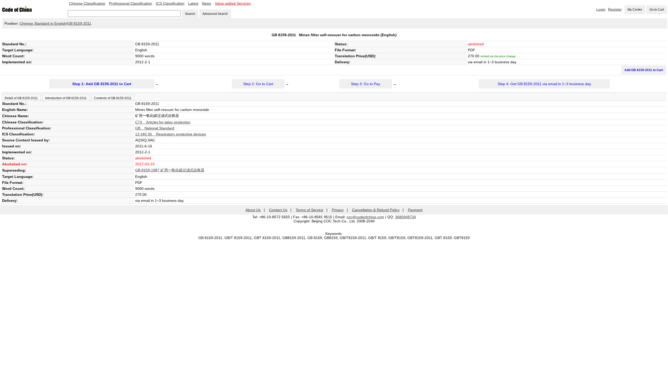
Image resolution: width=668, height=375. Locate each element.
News (206, 3)
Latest (193, 3)
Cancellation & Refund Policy (375, 210)
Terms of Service (309, 210)
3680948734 (405, 217)
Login (600, 9)
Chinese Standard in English (43, 23)
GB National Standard (154, 128)
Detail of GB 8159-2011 (21, 98)
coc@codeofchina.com (365, 217)
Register (615, 9)
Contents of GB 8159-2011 (113, 98)
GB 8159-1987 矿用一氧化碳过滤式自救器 (169, 170)
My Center (635, 9)
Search (190, 14)
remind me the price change (498, 56)
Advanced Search (215, 14)
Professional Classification (130, 3)
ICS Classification (170, 3)
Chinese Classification (87, 3)
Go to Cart (656, 9)
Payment (415, 210)
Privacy (338, 210)
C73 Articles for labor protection (162, 122)
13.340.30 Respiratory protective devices (170, 134)
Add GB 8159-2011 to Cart (643, 70)
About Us (253, 210)
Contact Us (278, 210)
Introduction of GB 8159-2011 (66, 98)
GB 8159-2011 (79, 23)
